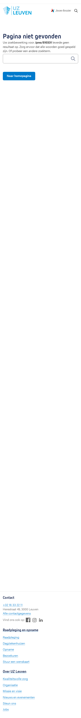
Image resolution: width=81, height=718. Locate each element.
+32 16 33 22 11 (13, 605)
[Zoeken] (76, 10)
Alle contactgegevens (17, 613)
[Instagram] (34, 620)
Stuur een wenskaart (16, 661)
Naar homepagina (19, 76)
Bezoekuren (10, 655)
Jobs (6, 709)
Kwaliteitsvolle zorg (15, 679)
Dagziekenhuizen (14, 643)
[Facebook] (28, 620)
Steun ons (9, 703)
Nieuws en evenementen (19, 697)
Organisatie (10, 685)
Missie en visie (12, 691)
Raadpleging (11, 637)
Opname (8, 649)
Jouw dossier (63, 10)
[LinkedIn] (41, 620)
